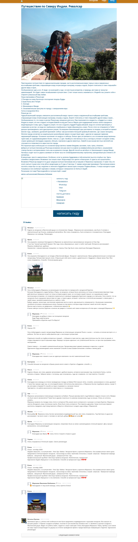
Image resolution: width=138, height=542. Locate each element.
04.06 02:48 (50, 431)
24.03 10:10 (36, 325)
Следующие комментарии (69, 535)
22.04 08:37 (37, 287)
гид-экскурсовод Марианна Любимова (39, 174)
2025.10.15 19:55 (37, 491)
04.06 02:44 (51, 314)
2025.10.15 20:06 (66, 483)
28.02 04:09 (36, 379)
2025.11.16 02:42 (38, 411)
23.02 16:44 (34, 393)
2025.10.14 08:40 (45, 519)
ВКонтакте (60, 200)
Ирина (44, 431)
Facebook (60, 197)
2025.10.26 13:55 (38, 421)
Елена (44, 354)
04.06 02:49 (50, 354)
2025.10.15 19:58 (37, 447)
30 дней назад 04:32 (40, 227)
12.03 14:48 (39, 362)
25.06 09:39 (36, 239)
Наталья (44, 314)
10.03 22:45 (36, 369)
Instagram (60, 203)
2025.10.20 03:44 (38, 439)
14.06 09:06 (36, 253)
